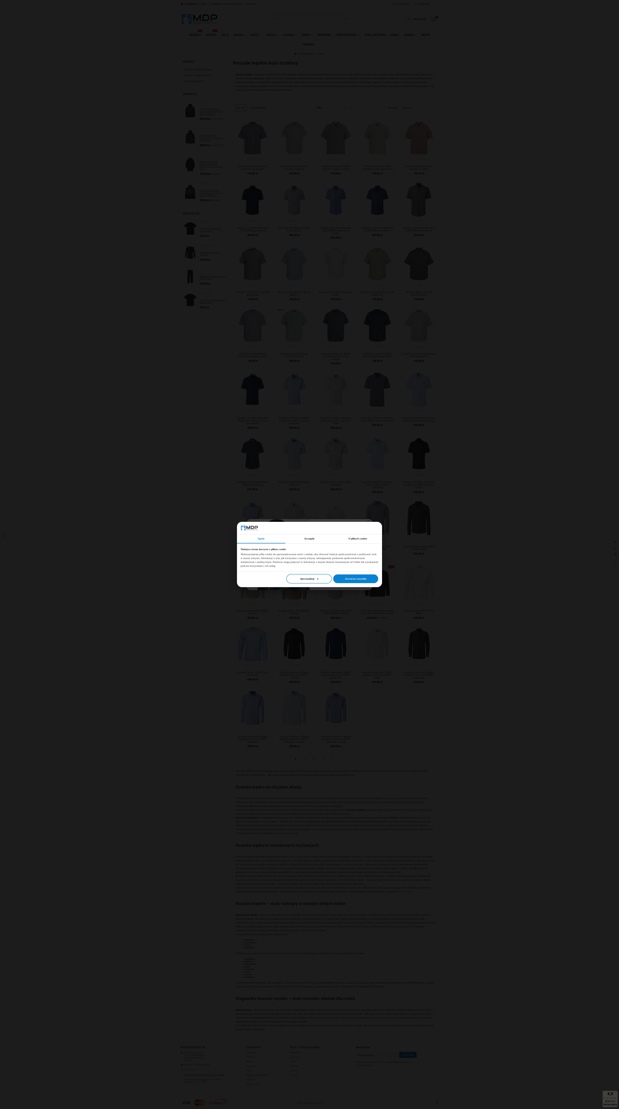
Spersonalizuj (307, 578)
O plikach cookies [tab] (358, 538)
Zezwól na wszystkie (355, 578)
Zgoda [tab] (261, 538)
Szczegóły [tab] (309, 538)
